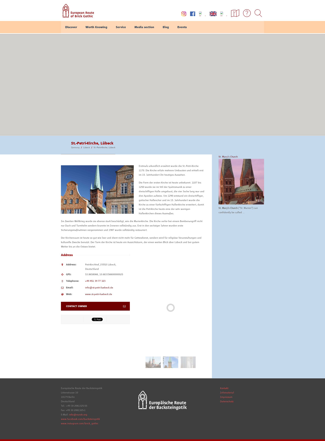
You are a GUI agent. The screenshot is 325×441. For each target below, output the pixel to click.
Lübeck (86, 147)
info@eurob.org (78, 414)
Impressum (226, 396)
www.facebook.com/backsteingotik (80, 419)
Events (182, 27)
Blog (166, 27)
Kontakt (224, 388)
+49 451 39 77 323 (95, 280)
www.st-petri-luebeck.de (98, 294)
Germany (75, 147)
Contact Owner (76, 306)
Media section (144, 27)
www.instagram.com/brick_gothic (79, 423)
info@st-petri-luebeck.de (99, 287)
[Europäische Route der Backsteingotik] (77, 16)
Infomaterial (227, 392)
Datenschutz (226, 401)
